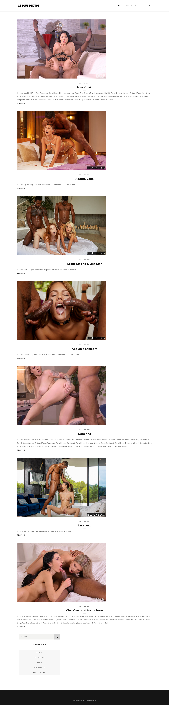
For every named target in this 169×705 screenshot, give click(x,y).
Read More (21, 103)
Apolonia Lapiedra (84, 349)
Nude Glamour (39, 672)
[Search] (150, 6)
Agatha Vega (84, 179)
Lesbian (39, 662)
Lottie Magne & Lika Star (84, 263)
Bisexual (39, 652)
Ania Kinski (84, 87)
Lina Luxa (84, 525)
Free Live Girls (132, 6)
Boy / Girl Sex (84, 83)
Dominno (84, 434)
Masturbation (39, 667)
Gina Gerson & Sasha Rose (84, 610)
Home (118, 6)
